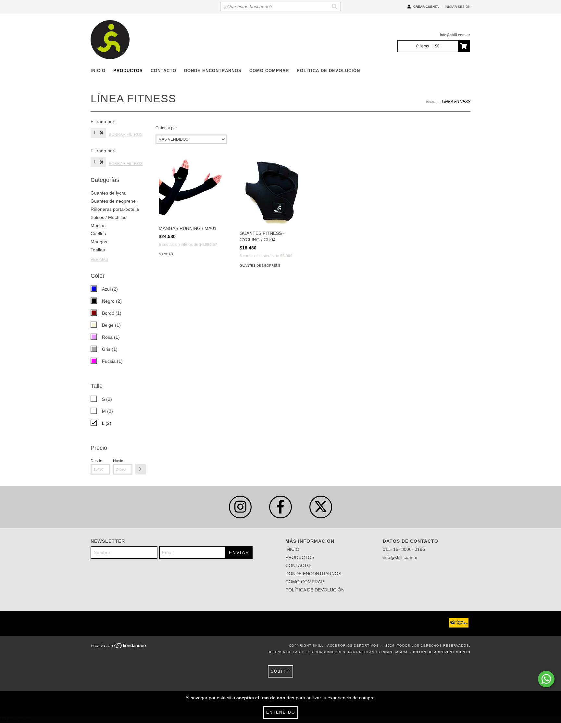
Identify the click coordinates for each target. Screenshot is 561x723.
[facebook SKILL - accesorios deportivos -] (280, 507)
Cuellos (98, 233)
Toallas (98, 249)
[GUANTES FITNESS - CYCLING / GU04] (273, 191)
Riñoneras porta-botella (115, 209)
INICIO (98, 70)
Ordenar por (166, 128)
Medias (98, 225)
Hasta (118, 461)
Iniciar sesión (457, 6)
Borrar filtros (126, 134)
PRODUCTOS (128, 70)
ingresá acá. (395, 652)
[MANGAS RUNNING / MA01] (192, 189)
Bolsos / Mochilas (108, 217)
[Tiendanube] (119, 647)
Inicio (430, 101)
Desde (96, 461)
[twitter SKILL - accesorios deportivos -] (320, 507)
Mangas (99, 241)
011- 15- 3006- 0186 (404, 549)
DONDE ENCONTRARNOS (213, 70)
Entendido (280, 712)
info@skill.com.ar (455, 35)
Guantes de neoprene (113, 201)
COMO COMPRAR (269, 70)
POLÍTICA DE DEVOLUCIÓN (328, 70)
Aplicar (140, 469)
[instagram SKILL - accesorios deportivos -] (240, 507)
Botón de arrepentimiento (441, 652)
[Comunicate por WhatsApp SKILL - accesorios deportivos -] (546, 679)
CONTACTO (163, 70)
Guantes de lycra (108, 193)
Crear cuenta (426, 6)
